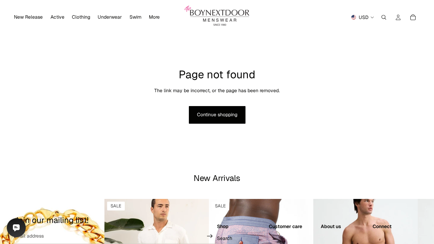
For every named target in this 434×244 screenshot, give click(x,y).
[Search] (383, 17)
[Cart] (413, 17)
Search (224, 238)
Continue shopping (217, 114)
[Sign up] (210, 236)
